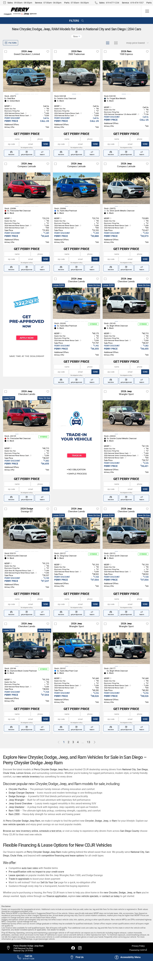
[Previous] (59, 742)
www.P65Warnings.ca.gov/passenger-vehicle (35, 939)
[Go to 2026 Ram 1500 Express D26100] (126, 76)
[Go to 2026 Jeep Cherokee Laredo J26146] (26, 648)
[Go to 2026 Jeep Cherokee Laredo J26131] (126, 533)
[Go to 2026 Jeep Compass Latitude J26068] (76, 188)
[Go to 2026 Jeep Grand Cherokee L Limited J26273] (26, 76)
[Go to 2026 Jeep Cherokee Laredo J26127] (76, 533)
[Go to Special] (76, 439)
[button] (127, 957)
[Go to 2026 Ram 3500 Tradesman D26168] (76, 76)
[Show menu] (147, 11)
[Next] (95, 742)
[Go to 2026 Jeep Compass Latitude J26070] (126, 188)
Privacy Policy (138, 946)
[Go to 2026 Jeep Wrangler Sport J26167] (76, 648)
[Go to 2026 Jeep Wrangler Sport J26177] (126, 648)
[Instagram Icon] (80, 948)
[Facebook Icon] (73, 948)
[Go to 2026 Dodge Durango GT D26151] (26, 533)
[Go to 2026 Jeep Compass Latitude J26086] (26, 188)
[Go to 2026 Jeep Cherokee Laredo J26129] (26, 416)
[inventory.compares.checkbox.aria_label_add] (5, 51)
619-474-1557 (137, 2)
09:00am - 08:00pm (23, 2)
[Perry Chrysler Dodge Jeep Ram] (20, 11)
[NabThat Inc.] (143, 950)
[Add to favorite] (48, 51)
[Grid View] (107, 42)
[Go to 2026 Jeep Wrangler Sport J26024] (126, 416)
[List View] (115, 42)
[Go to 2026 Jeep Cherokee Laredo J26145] (126, 303)
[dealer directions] (9, 947)
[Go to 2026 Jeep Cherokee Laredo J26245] (76, 303)
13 (88, 742)
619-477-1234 (112, 2)
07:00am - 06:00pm (52, 2)
